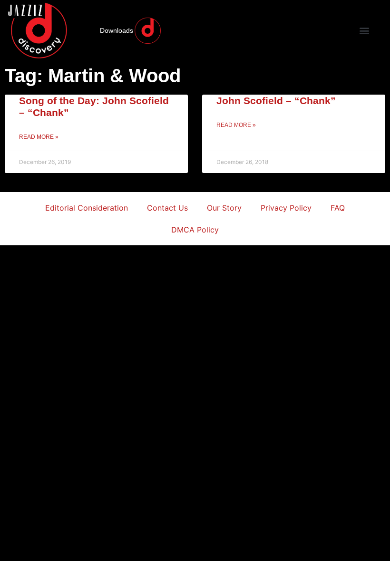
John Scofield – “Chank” (276, 100)
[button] (364, 31)
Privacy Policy (286, 208)
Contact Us (167, 208)
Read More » (38, 137)
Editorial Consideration (86, 208)
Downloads (116, 30)
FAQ (338, 208)
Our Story (224, 208)
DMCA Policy (195, 229)
